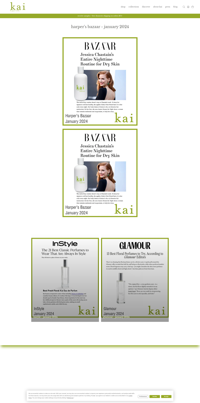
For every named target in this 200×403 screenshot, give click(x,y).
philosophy (83, 362)
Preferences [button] (70, 398)
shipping (130, 365)
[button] (133, 7)
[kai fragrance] (17, 7)
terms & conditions (135, 373)
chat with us (131, 358)
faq (79, 365)
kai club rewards (133, 354)
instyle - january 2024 (45, 317)
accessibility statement (136, 377)
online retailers (85, 373)
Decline (154, 396)
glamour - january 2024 (116, 317)
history (81, 358)
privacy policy (132, 369)
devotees (82, 354)
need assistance (133, 362)
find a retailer (84, 369)
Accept (166, 396)
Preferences (143, 396)
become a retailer (86, 377)
